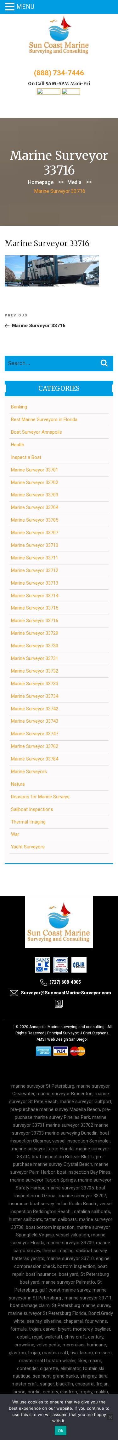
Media (74, 182)
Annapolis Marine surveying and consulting (66, 1027)
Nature (18, 784)
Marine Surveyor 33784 (34, 759)
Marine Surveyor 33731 (34, 658)
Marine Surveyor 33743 (34, 721)
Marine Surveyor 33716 (34, 620)
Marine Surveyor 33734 (34, 696)
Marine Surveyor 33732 (34, 671)
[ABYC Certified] (71, 93)
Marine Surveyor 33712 (34, 570)
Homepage (40, 182)
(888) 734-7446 (59, 73)
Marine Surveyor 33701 (34, 470)
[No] (110, 1417)
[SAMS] (48, 93)
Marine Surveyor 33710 (34, 545)
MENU (25, 6)
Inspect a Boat (26, 457)
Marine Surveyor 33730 (34, 646)
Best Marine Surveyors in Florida (44, 419)
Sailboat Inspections (32, 809)
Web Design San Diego (67, 1039)
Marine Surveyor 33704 (34, 507)
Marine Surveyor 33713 (34, 583)
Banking (19, 407)
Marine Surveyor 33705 (34, 520)
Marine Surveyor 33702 (34, 482)
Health (17, 445)
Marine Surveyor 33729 (34, 633)
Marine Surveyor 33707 (34, 532)
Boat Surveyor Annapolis (36, 432)
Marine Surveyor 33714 (34, 596)
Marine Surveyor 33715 (34, 608)
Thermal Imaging (28, 822)
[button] (10, 7)
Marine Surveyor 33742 (34, 709)
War (15, 834)
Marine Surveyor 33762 (34, 746)
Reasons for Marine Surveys (40, 797)
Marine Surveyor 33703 (34, 495)
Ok (61, 1430)
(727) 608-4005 (65, 982)
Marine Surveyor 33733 (34, 683)
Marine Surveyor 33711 (34, 558)
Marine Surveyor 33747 (34, 734)
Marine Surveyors (29, 771)
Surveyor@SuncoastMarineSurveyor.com (66, 992)
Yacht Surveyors (28, 847)
